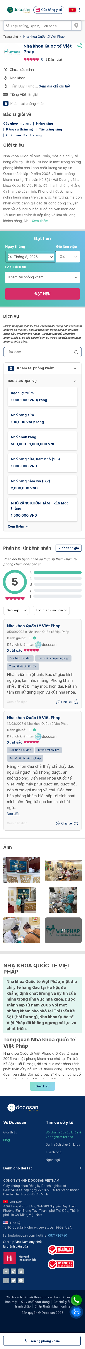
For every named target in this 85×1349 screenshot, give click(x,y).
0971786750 (57, 1235)
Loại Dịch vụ (15, 267)
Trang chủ (10, 36)
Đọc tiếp (42, 1086)
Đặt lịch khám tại (20, 644)
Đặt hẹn (42, 294)
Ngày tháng (15, 247)
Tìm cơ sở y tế (59, 1122)
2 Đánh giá (53, 59)
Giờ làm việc (66, 247)
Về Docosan (14, 1122)
